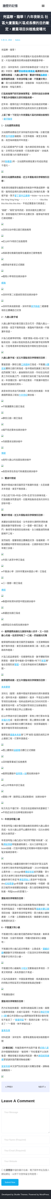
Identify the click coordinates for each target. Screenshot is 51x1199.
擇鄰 (3, 453)
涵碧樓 (17, 750)
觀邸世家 (29, 872)
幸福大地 (5, 720)
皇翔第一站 (21, 773)
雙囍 (16, 664)
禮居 (3, 590)
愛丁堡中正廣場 (22, 196)
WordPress (44, 1194)
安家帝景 (5, 1066)
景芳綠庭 (35, 306)
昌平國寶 (10, 136)
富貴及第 (5, 1030)
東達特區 (19, 1020)
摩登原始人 (24, 879)
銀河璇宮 (8, 119)
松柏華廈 (9, 883)
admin (17, 40)
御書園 (8, 161)
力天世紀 (23, 395)
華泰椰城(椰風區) (27, 71)
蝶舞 (3, 283)
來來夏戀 (5, 687)
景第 (43, 661)
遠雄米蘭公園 (42, 909)
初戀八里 (44, 1048)
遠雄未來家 (15, 735)
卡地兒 (24, 968)
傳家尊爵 (8, 844)
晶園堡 (44, 75)
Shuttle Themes (21, 1194)
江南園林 (25, 364)
